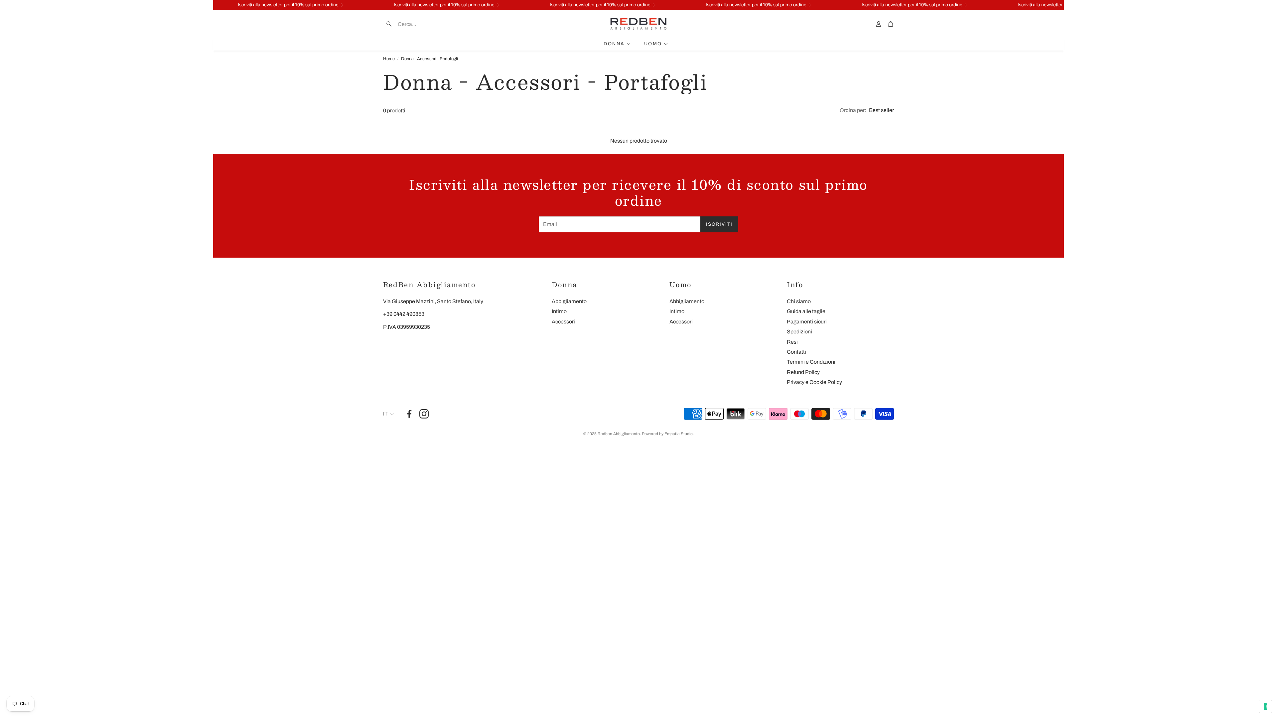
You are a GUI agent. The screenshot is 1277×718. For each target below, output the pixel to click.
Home (389, 59)
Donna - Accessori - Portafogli (429, 59)
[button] (425, 24)
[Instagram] (424, 414)
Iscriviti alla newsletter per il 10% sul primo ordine (901, 5)
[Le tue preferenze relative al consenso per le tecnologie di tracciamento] (1265, 706)
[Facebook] (409, 414)
